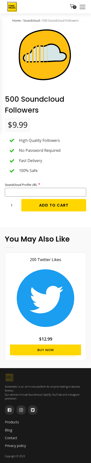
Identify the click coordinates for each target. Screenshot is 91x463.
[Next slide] (82, 306)
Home (16, 20)
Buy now (45, 349)
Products (12, 422)
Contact (11, 438)
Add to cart (53, 205)
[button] (72, 6)
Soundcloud (31, 20)
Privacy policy (15, 445)
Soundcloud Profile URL (21, 185)
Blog (8, 430)
